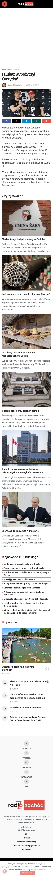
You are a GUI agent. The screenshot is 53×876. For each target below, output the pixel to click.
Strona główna (7, 69)
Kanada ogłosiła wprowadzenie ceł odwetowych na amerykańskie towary (22, 471)
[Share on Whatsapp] (36, 121)
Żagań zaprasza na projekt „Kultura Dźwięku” (26, 294)
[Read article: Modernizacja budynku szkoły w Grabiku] (26, 218)
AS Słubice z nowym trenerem (25, 707)
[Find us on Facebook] (26, 743)
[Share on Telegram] (26, 121)
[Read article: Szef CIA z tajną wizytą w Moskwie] (26, 509)
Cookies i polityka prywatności (26, 845)
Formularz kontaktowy (26, 841)
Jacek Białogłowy (15, 85)
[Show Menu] (50, 4)
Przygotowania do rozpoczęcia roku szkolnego (26, 583)
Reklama (26, 837)
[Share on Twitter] (16, 121)
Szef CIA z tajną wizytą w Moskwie (20, 530)
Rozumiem (27, 872)
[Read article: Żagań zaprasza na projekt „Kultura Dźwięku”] (26, 272)
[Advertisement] (26, 36)
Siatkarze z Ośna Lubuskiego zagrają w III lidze (29, 683)
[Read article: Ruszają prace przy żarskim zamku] (26, 389)
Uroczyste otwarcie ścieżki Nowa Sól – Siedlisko (26, 599)
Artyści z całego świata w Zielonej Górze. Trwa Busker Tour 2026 (28, 719)
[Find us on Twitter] (26, 753)
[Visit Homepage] (28, 3)
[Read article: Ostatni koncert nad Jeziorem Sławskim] (26, 645)
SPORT (17, 69)
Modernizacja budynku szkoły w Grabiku (23, 239)
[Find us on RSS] (26, 781)
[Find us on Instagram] (26, 772)
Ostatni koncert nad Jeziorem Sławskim (22, 588)
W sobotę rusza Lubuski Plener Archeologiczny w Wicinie (18, 354)
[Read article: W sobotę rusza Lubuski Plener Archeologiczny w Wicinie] (26, 331)
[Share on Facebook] (6, 121)
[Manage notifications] (5, 871)
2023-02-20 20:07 (32, 85)
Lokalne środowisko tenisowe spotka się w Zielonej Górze (24, 604)
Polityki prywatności (38, 869)
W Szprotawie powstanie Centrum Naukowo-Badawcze (24, 593)
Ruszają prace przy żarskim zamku (20, 410)
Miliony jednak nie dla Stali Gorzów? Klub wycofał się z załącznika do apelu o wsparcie (27, 611)
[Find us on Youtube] (26, 762)
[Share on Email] (46, 121)
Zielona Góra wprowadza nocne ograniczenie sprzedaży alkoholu (27, 696)
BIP (26, 834)
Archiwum (26, 849)
